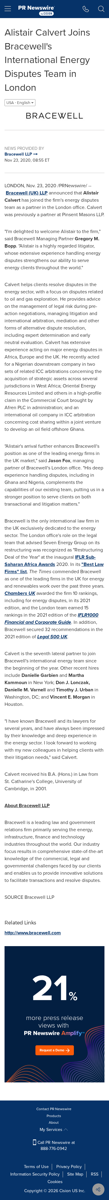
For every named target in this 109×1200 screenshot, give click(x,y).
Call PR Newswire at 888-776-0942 (55, 1145)
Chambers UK (20, 593)
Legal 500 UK (52, 636)
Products (54, 1116)
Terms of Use (36, 1167)
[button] (54, 116)
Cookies (55, 1182)
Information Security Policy (35, 1174)
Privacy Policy (69, 1167)
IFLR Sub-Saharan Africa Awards (50, 561)
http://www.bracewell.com (33, 932)
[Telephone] (86, 9)
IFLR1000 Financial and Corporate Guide (51, 618)
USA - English (18, 102)
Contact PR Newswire (53, 1109)
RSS (94, 1174)
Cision (65, 1191)
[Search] (101, 9)
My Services (52, 1129)
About (54, 1122)
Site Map (75, 1174)
